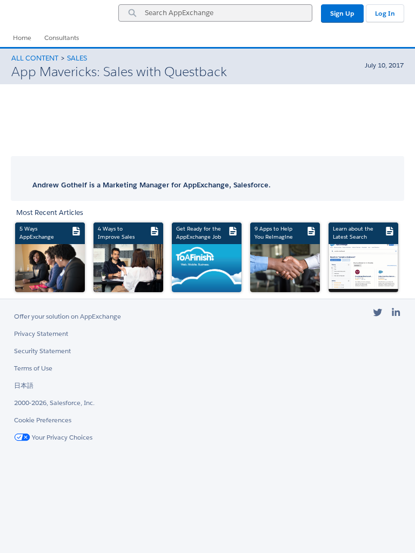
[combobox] (215, 13)
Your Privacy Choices (61, 437)
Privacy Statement (41, 333)
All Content (34, 58)
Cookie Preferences (42, 419)
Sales (77, 58)
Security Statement (42, 350)
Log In (385, 13)
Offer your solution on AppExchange (67, 316)
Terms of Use (33, 368)
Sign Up (342, 13)
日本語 (24, 385)
